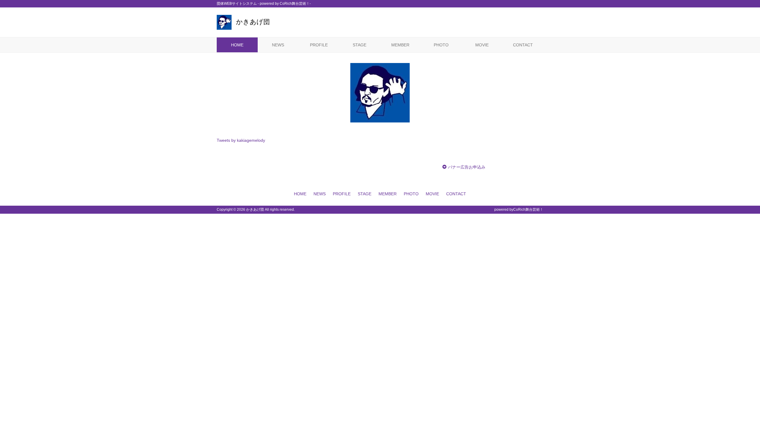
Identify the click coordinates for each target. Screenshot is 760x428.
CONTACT (523, 45)
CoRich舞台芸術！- (295, 3)
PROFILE (319, 45)
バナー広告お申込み (466, 167)
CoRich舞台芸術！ (528, 209)
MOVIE (482, 45)
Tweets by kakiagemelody (241, 140)
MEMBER (400, 45)
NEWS (278, 45)
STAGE (359, 45)
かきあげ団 (253, 22)
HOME (237, 45)
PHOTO (441, 45)
